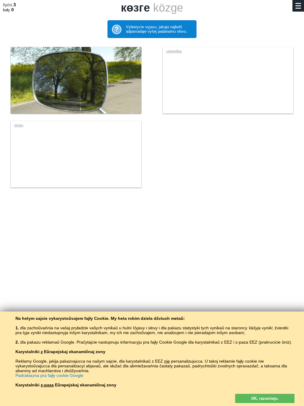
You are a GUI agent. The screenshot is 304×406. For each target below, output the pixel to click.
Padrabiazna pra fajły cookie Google (49, 375)
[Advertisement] (152, 245)
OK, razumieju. (265, 398)
